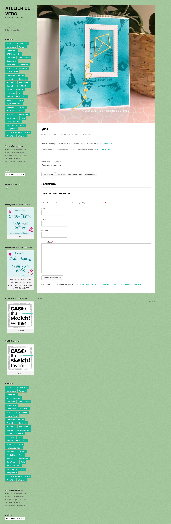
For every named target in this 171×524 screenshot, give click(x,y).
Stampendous (12, 128)
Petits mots (21, 107)
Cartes (7, 27)
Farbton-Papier (12, 72)
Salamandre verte (20, 149)
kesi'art (9, 89)
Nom (43, 208)
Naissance (10, 107)
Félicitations (11, 79)
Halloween (22, 79)
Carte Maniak (11, 50)
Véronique (88, 134)
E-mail (44, 219)
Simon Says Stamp (13, 121)
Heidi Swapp (11, 82)
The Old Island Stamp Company (18, 132)
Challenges (11, 57)
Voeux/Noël (11, 136)
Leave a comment (73, 134)
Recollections (23, 114)
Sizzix (22, 125)
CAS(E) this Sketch (13, 54)
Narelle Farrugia (11, 155)
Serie (23, 118)
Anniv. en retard (22, 43)
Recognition (11, 114)
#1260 (22, 152)
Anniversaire (11, 47)
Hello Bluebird (24, 82)
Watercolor (22, 136)
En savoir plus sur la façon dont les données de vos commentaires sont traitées (113, 284)
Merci (21, 100)
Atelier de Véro (17, 10)
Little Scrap (11, 93)
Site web (44, 231)
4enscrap (10, 43)
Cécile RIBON (10, 152)
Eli (98, 143)
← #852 (40, 298)
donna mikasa (10, 161)
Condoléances (12, 64)
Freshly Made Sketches (15, 75)
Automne (22, 47)
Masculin (10, 96)
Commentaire (47, 242)
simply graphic (12, 125)
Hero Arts (10, 86)
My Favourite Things (14, 104)
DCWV (9, 68)
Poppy (21, 111)
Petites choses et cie (12, 30)
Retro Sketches (12, 118)
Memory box (11, 100)
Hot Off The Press (23, 86)
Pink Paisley (11, 111)
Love (20, 93)
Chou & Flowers (24, 57)
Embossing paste (21, 68)
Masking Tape (21, 96)
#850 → (152, 301)
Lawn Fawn (19, 89)
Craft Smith (24, 64)
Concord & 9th (12, 61)
